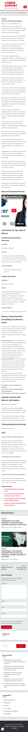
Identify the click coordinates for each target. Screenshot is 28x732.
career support (11, 4)
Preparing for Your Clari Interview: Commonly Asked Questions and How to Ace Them (13, 523)
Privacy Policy (13, 726)
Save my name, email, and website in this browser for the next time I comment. (12, 622)
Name (3, 601)
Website (3, 613)
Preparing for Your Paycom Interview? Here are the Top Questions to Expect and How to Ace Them (13, 554)
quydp (16, 559)
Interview (3, 18)
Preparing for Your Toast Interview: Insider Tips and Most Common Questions (13, 674)
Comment (4, 583)
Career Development (9, 700)
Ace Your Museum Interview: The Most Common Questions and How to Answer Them (15, 685)
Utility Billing (7, 713)
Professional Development (11, 711)
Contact (6, 726)
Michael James (17, 23)
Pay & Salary (7, 708)
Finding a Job (7, 702)
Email (3, 607)
